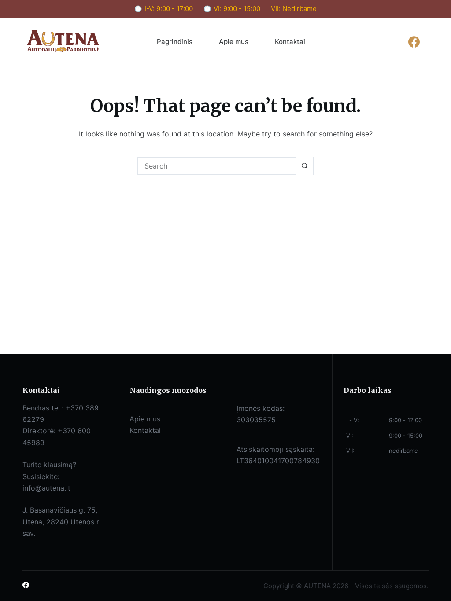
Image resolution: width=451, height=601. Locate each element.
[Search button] (304, 166)
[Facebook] (414, 41)
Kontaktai (290, 41)
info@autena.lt (46, 488)
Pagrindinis (174, 41)
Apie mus (233, 41)
